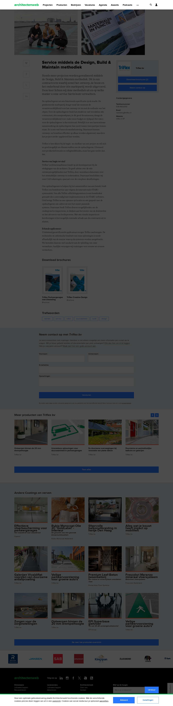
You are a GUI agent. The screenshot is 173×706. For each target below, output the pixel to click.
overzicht (56, 701)
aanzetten (104, 701)
